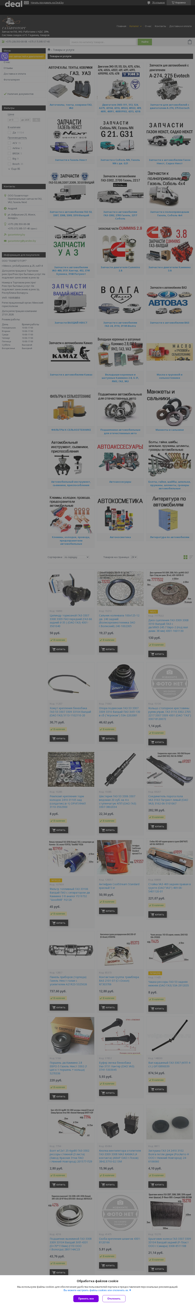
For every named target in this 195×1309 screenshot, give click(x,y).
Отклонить (114, 1298)
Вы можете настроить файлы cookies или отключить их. (96, 1290)
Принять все (86, 1298)
